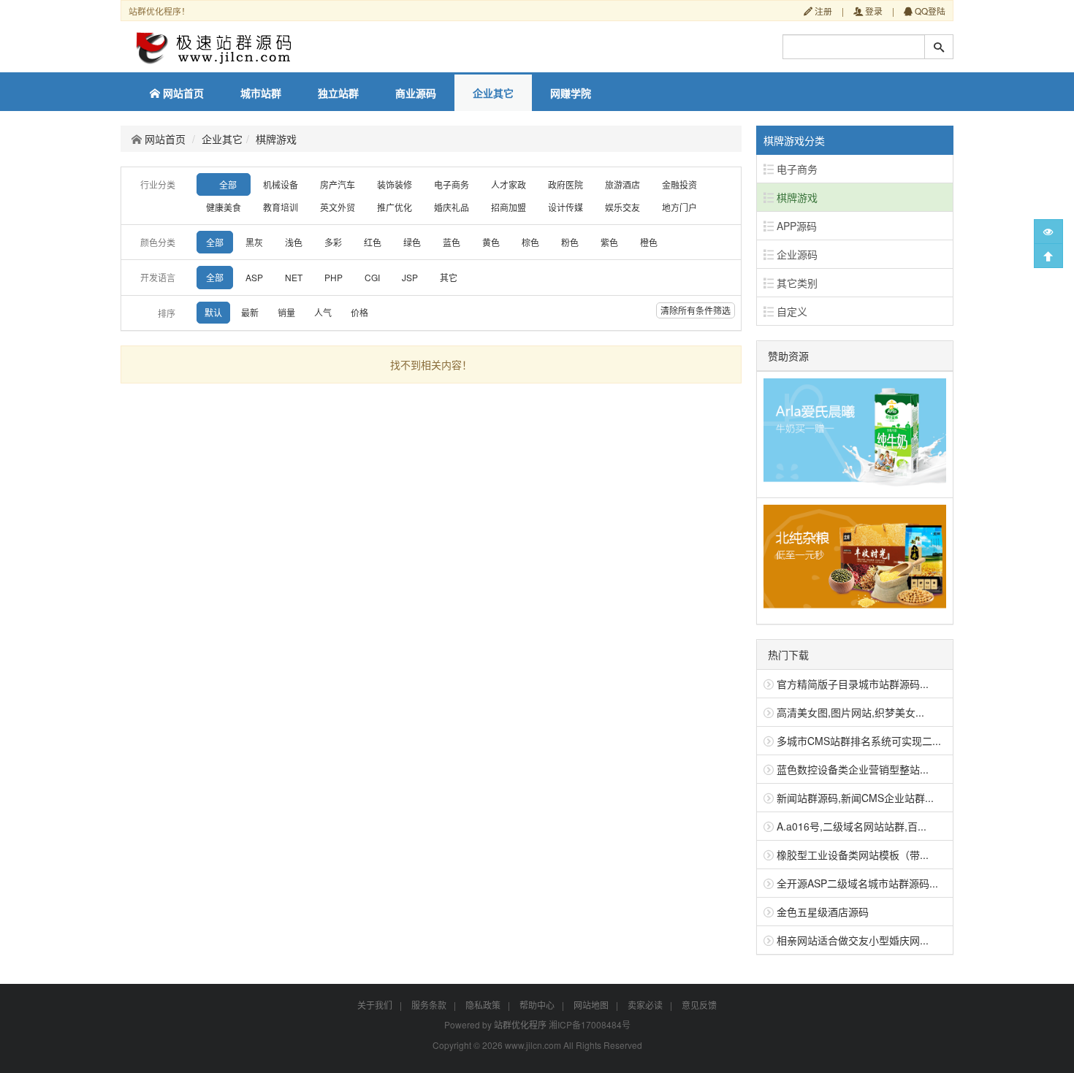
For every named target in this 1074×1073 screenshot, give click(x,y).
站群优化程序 (520, 1024)
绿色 (412, 242)
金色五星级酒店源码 (823, 911)
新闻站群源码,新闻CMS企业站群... (855, 797)
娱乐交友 (622, 207)
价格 (359, 312)
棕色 (530, 242)
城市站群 (260, 92)
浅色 (293, 242)
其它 (448, 277)
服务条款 (428, 1004)
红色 (372, 242)
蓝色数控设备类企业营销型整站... (853, 769)
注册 (822, 10)
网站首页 (182, 92)
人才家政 (508, 184)
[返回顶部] (1048, 255)
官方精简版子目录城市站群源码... (853, 683)
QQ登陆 (929, 10)
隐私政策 (482, 1004)
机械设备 (280, 184)
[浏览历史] (1048, 231)
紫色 (609, 242)
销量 (286, 312)
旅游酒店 (622, 184)
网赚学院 (570, 92)
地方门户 (679, 207)
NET (293, 277)
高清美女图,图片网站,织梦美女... (850, 712)
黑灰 (254, 242)
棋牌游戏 (276, 138)
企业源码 (796, 254)
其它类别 (796, 282)
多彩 (333, 242)
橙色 (649, 242)
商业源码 (415, 92)
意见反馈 (699, 1004)
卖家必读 (645, 1004)
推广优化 (394, 207)
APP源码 (795, 225)
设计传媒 (565, 207)
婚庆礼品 (451, 207)
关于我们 (374, 1004)
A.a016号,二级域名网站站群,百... (851, 826)
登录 (873, 10)
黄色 (491, 242)
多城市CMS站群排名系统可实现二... (859, 740)
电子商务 (451, 184)
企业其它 (493, 92)
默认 (213, 312)
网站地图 (591, 1004)
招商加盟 (508, 207)
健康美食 (223, 207)
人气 (323, 312)
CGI (372, 277)
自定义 (790, 311)
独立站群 (338, 92)
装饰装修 (394, 184)
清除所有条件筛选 (695, 310)
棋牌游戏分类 (794, 140)
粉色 (570, 242)
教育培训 (280, 207)
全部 (227, 184)
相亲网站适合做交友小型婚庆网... (853, 940)
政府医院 (565, 184)
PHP (333, 277)
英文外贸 (337, 207)
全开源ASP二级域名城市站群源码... (857, 883)
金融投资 (679, 184)
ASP (254, 277)
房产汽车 (337, 184)
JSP (410, 277)
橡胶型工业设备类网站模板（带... (853, 854)
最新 (250, 312)
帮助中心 (537, 1004)
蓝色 (451, 242)
